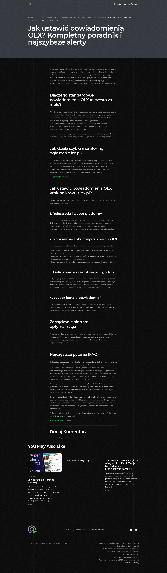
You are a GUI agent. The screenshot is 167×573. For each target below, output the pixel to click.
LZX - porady (32, 476)
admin (30, 504)
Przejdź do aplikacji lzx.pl (59, 177)
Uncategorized (72, 457)
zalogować (62, 438)
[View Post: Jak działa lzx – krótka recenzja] (45, 462)
